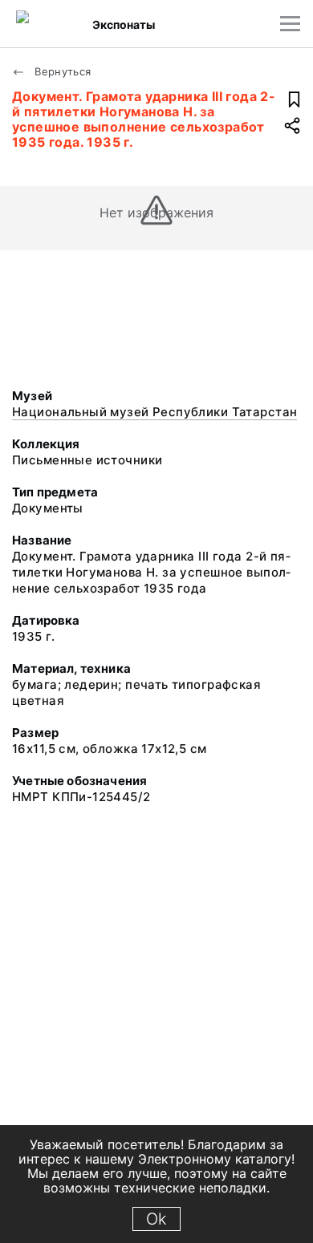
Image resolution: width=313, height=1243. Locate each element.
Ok (156, 1219)
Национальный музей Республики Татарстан (154, 411)
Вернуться (61, 71)
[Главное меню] (290, 23)
